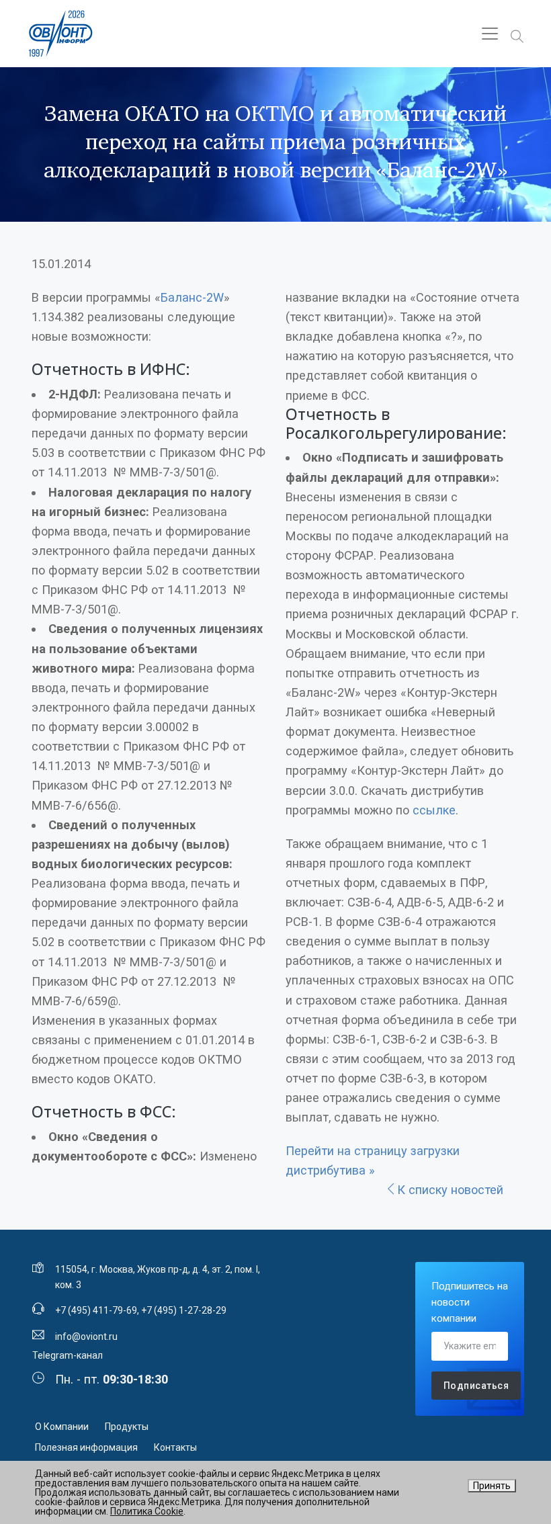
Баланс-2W (192, 297)
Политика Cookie (146, 1511)
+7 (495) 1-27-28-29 (183, 1310)
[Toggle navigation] (490, 33)
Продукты (127, 1426)
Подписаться (476, 1385)
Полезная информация (86, 1447)
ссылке (434, 810)
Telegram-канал (67, 1355)
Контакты (175, 1447)
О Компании (62, 1426)
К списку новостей (450, 1190)
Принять (492, 1485)
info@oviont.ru (86, 1336)
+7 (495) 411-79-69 (96, 1310)
